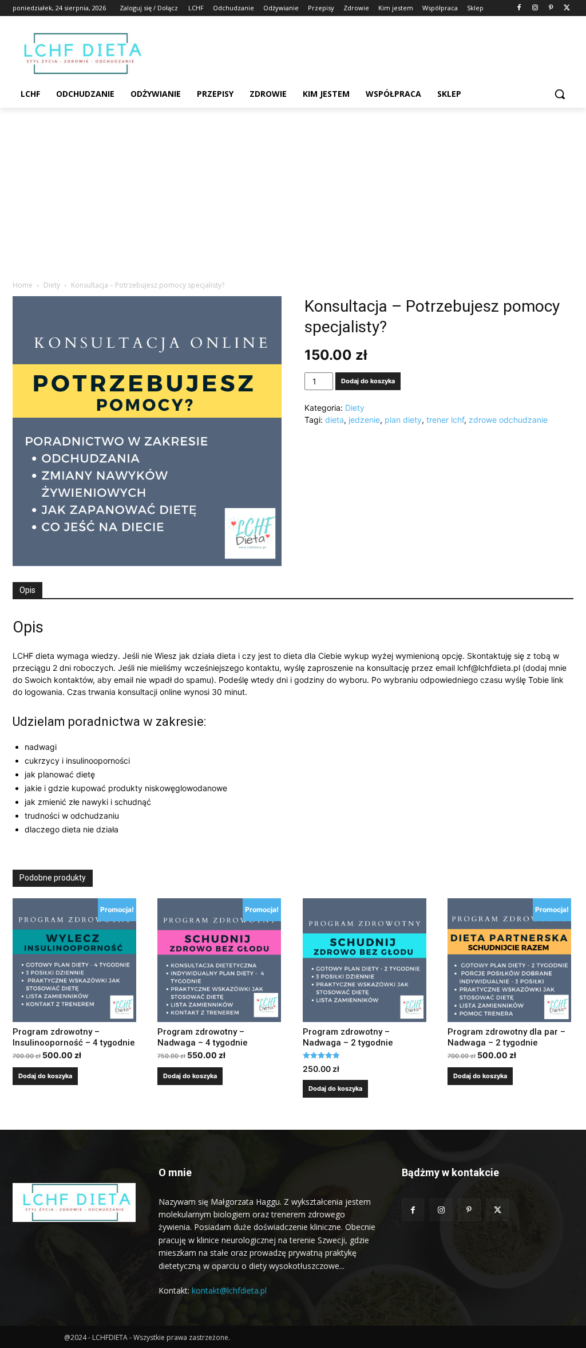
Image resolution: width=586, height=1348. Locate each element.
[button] (559, 94)
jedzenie (364, 420)
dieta (334, 420)
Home (23, 285)
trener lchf (445, 420)
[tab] (27, 590)
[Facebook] (519, 8)
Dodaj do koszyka (368, 381)
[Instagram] (535, 8)
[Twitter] (566, 8)
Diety (51, 285)
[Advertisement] (293, 193)
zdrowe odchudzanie (508, 420)
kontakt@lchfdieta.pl (229, 1290)
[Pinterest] (550, 8)
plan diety (403, 420)
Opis (27, 590)
